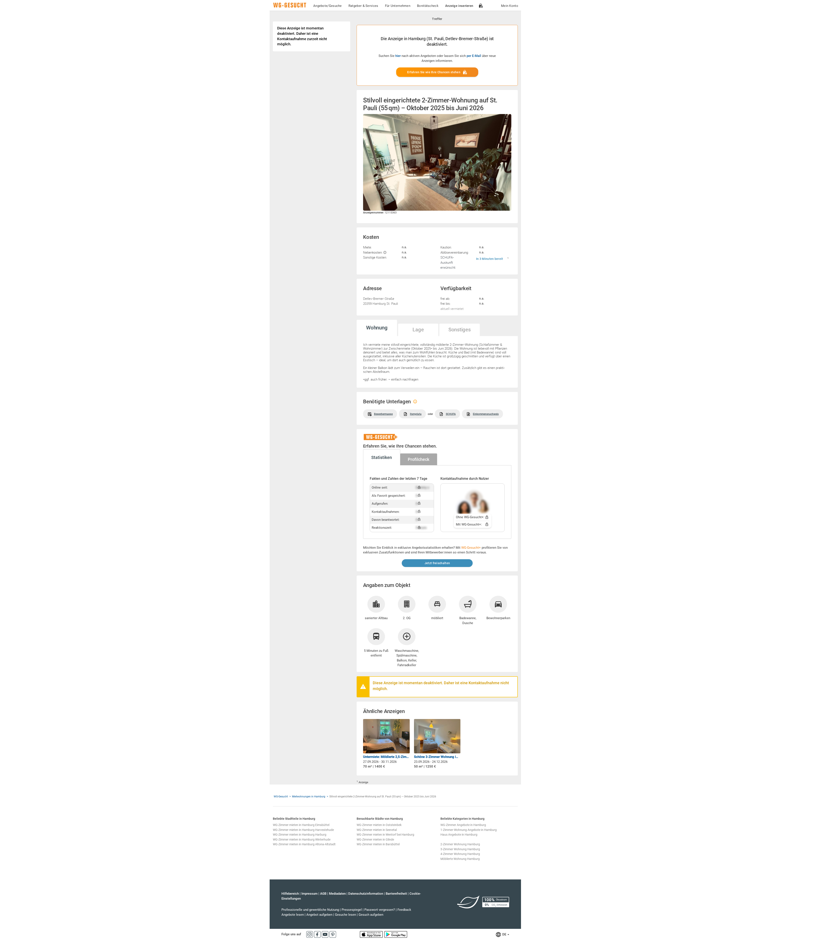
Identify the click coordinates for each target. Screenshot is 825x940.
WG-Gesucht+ (471, 548)
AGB (323, 894)
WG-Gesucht (281, 796)
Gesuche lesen (345, 915)
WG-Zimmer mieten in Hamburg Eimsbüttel (301, 825)
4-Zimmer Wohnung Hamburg (460, 854)
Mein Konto (509, 6)
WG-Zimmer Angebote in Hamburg (463, 825)
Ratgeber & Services (363, 6)
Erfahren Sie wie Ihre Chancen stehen (433, 72)
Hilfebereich (290, 894)
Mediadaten (337, 894)
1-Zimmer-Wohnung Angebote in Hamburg (468, 830)
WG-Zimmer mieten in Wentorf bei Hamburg (385, 834)
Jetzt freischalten (437, 563)
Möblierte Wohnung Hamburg (460, 859)
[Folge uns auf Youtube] (325, 934)
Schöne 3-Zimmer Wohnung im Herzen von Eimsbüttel (437, 757)
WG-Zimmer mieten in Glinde (375, 839)
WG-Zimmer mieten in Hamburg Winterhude (301, 839)
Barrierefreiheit (396, 894)
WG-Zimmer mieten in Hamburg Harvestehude (303, 830)
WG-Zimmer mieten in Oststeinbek (379, 825)
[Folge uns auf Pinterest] (332, 934)
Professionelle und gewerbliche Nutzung (310, 910)
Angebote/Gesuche (327, 6)
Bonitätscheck (427, 6)
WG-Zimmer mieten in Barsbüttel (378, 844)
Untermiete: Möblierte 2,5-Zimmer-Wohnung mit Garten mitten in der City (386, 757)
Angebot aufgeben (319, 915)
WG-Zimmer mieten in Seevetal (377, 830)
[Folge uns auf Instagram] (310, 934)
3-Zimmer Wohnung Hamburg (460, 849)
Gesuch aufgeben (371, 915)
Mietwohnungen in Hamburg (308, 796)
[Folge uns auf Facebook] (318, 934)
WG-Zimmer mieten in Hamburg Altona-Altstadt (304, 844)
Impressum (309, 894)
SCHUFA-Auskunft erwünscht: (448, 262)
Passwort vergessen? (379, 910)
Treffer (437, 19)
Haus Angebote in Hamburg (458, 834)
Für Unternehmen (398, 6)
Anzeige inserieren (459, 6)
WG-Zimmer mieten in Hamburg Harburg (299, 834)
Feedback (404, 910)
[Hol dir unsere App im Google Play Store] (396, 934)
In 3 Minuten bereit (489, 259)
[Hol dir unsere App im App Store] (371, 934)
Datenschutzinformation (365, 894)
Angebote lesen (292, 915)
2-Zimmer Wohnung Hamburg (460, 844)
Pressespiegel (352, 910)
